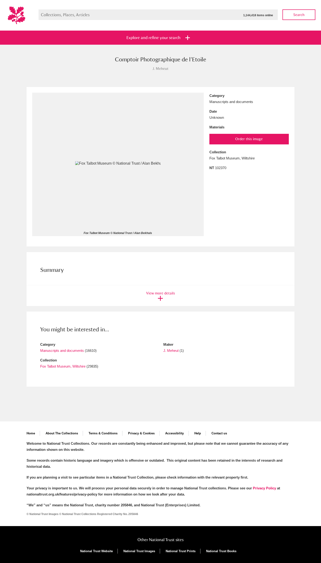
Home (31, 433)
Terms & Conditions (103, 433)
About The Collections (62, 433)
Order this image (249, 139)
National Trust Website (96, 551)
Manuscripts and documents (62, 351)
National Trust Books (221, 551)
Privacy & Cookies (141, 433)
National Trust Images (139, 551)
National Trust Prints (181, 551)
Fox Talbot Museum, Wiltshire (63, 366)
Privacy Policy (264, 488)
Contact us (219, 433)
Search (299, 14)
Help (197, 433)
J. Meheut (171, 351)
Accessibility (174, 433)
